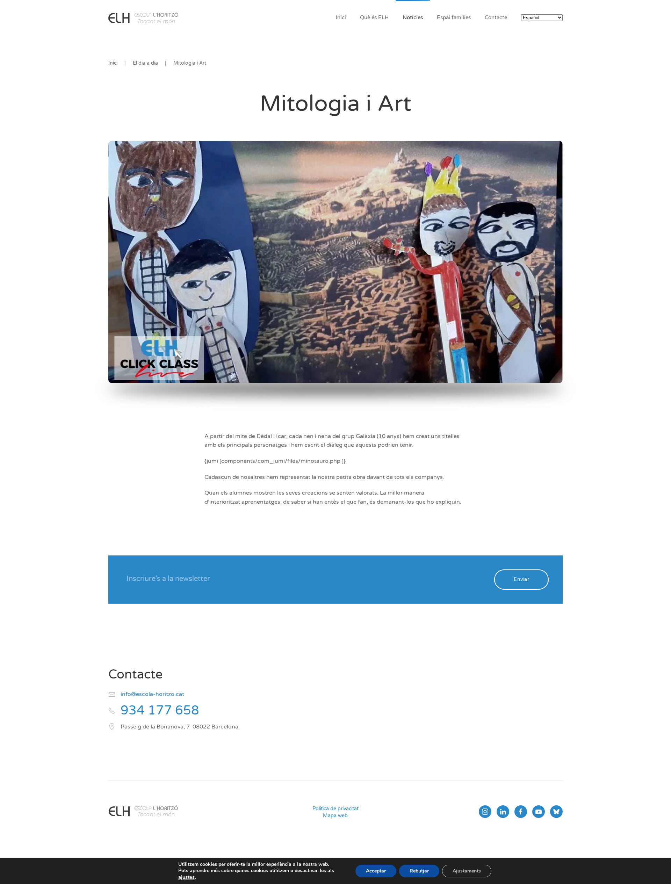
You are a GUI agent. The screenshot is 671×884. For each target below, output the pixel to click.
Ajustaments (467, 871)
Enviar (521, 579)
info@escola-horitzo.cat (152, 694)
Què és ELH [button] (374, 17)
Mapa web (335, 816)
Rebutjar (419, 871)
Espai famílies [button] (454, 17)
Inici (341, 17)
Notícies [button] (413, 17)
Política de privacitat (335, 809)
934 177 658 (160, 710)
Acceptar (376, 871)
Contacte (496, 17)
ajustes (186, 877)
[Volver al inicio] (143, 17)
